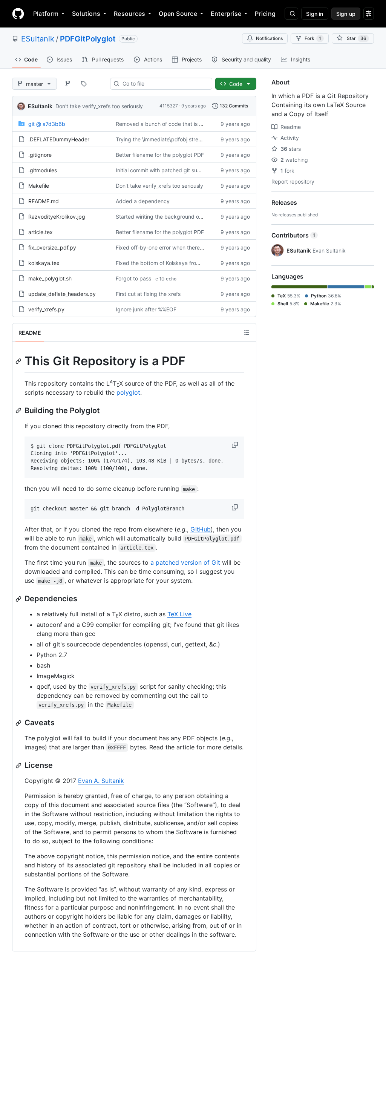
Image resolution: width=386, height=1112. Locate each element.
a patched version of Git (185, 562)
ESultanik (37, 38)
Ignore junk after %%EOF (146, 309)
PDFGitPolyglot (88, 38)
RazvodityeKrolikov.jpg (56, 216)
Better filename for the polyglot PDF (160, 155)
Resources (129, 13)
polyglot (128, 392)
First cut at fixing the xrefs (148, 294)
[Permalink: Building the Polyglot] (19, 410)
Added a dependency (143, 201)
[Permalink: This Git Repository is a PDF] (19, 361)
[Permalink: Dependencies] (19, 599)
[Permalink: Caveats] (19, 723)
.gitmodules (42, 170)
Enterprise (226, 13)
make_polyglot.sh (50, 278)
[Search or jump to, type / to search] (291, 14)
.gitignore (40, 155)
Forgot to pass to (146, 278)
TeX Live (179, 614)
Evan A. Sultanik (101, 780)
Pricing (265, 13)
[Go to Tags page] (84, 84)
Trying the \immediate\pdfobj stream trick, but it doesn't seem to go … (202, 139)
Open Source (178, 13)
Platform (45, 13)
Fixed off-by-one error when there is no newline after (185, 247)
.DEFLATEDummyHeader (58, 139)
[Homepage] (18, 14)
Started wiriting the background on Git (163, 216)
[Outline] (246, 332)
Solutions (86, 13)
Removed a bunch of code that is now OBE (168, 124)
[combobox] (164, 83)
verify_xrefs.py (46, 309)
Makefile (38, 185)
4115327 (168, 106)
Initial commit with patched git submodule (167, 170)
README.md (43, 201)
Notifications (269, 38)
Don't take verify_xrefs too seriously (99, 106)
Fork (313, 38)
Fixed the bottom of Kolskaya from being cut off (175, 263)
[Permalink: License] (19, 765)
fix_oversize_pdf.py (52, 247)
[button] (235, 445)
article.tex (40, 232)
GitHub (200, 529)
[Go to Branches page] (68, 84)
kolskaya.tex (44, 263)
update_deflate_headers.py (62, 294)
